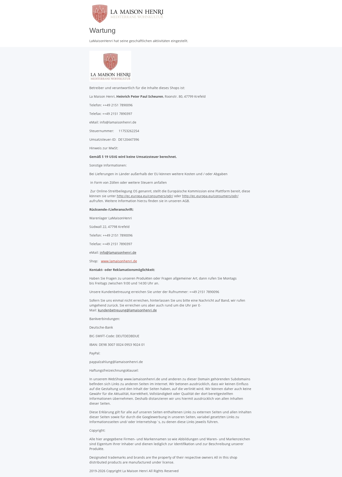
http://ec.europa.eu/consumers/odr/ (145, 196)
